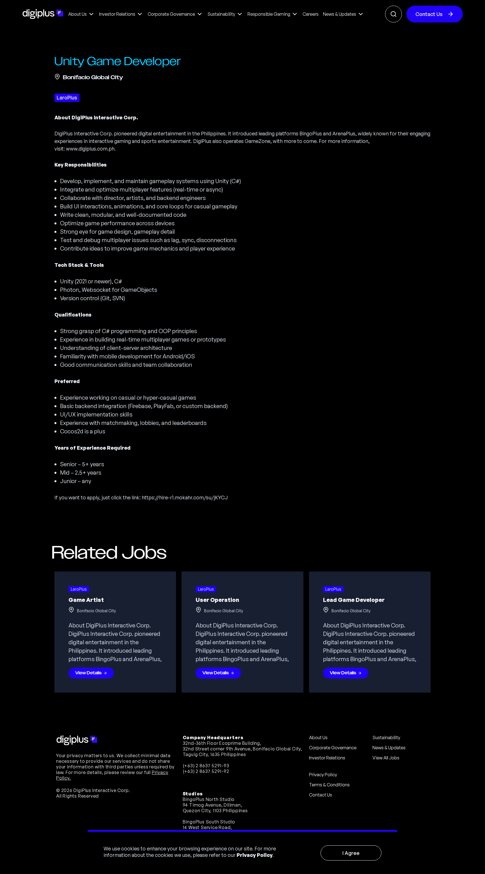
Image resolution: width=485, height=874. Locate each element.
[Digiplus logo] (43, 14)
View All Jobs (385, 758)
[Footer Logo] (77, 740)
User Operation (217, 599)
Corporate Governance (332, 747)
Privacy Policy (255, 855)
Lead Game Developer (354, 599)
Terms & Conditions (329, 784)
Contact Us (429, 14)
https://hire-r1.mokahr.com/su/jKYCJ (185, 497)
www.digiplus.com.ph (90, 148)
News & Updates (389, 747)
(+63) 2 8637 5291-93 (206, 765)
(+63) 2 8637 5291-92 (206, 771)
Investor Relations (327, 758)
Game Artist (86, 599)
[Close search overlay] (393, 14)
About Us (318, 737)
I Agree (351, 853)
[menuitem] (81, 14)
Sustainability (386, 737)
